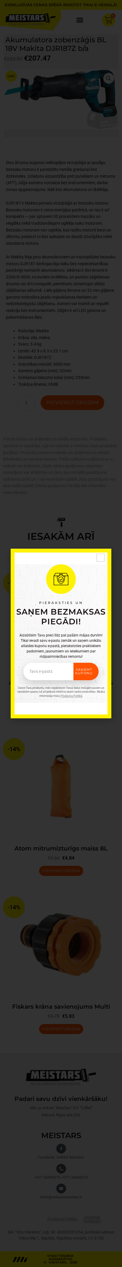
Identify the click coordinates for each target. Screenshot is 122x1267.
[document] (61, 633)
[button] (100, 557)
